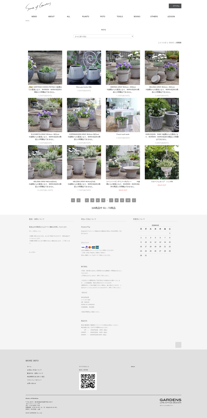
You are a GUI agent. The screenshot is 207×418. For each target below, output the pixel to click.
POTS (102, 16)
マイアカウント (84, 366)
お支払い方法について (34, 370)
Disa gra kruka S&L (84, 87)
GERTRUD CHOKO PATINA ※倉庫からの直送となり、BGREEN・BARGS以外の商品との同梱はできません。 (45, 89)
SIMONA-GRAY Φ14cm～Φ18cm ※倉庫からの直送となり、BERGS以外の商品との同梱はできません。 (123, 89)
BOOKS (137, 16)
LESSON (171, 16)
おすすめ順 (162, 43)
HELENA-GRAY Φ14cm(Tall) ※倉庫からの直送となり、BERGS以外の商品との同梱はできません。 (84, 184)
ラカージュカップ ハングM (162, 181)
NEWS (34, 16)
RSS (80, 370)
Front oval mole (123, 134)
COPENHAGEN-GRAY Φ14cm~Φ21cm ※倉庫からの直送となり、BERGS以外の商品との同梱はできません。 (84, 136)
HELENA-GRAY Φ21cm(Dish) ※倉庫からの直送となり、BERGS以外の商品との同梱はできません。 (45, 184)
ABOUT (51, 16)
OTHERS (154, 16)
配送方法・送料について (35, 373)
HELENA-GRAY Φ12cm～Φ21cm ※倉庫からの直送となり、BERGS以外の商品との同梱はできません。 (162, 89)
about (133, 366)
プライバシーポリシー (34, 380)
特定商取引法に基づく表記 (36, 376)
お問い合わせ (31, 383)
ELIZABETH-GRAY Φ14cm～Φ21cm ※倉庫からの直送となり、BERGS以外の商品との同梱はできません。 (45, 136)
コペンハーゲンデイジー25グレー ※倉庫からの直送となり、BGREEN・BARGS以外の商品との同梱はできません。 (123, 184)
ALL (68, 16)
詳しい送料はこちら (35, 231)
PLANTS (85, 16)
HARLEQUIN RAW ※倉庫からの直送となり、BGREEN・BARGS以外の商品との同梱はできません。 (161, 136)
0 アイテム (176, 6)
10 (128, 200)
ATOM (86, 370)
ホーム (29, 366)
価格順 (171, 43)
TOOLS (120, 16)
